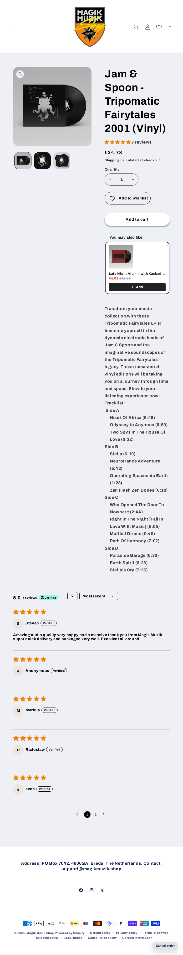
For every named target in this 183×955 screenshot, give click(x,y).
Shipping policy (47, 937)
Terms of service (155, 932)
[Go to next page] (105, 814)
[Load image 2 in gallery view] (42, 160)
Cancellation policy (102, 937)
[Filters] (72, 596)
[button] (11, 27)
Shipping (112, 160)
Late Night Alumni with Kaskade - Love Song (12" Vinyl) (137, 273)
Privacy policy (127, 932)
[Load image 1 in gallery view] (23, 160)
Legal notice (73, 937)
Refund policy (100, 932)
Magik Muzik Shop (40, 933)
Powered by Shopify (70, 933)
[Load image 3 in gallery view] (61, 160)
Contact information (137, 937)
